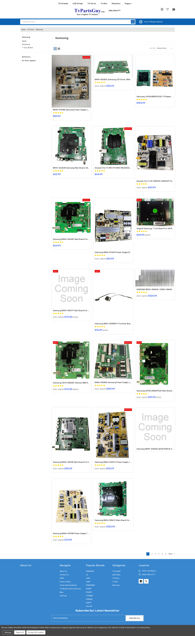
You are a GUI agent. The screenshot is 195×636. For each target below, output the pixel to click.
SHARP (88, 589)
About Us (63, 571)
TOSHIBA (89, 596)
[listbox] (165, 48)
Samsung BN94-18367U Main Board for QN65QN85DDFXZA (113, 520)
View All (89, 606)
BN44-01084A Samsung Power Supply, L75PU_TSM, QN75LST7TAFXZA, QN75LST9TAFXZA (113, 382)
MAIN (24, 41)
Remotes (116, 3)
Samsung (26, 44)
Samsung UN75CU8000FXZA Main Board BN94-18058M (155, 391)
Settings (7, 632)
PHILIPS (89, 592)
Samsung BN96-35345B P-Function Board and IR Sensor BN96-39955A (113, 324)
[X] (146, 581)
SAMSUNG (90, 571)
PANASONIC (90, 585)
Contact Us (64, 575)
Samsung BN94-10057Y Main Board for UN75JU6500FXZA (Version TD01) (71, 310)
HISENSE (89, 599)
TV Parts (91, 3)
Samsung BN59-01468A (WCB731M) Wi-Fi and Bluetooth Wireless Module (155, 449)
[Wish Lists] (166, 9)
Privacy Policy (65, 582)
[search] (133, 22)
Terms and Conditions (68, 585)
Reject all (20, 632)
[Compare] (74, 75)
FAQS (62, 578)
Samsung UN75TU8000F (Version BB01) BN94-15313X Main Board (71, 383)
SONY (88, 582)
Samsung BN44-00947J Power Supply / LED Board (113, 462)
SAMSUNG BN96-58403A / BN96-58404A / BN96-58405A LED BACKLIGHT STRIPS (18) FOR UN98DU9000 (155, 289)
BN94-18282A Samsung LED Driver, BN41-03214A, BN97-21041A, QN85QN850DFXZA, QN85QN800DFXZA (113, 79)
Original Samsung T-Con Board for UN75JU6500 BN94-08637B (155, 228)
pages (128, 3)
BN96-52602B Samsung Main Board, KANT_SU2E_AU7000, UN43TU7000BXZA (71, 168)
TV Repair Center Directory (70, 589)
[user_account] (160, 9)
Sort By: (153, 48)
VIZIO (88, 578)
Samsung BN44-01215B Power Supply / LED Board (71, 533)
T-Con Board (27, 48)
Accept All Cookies (36, 632)
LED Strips (78, 3)
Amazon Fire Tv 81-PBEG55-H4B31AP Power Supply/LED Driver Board (155, 181)
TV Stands (63, 3)
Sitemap (63, 596)
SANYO (88, 603)
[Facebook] (141, 581)
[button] (97, 11)
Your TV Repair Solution (153, 22)
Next (171, 554)
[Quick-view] (68, 75)
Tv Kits (104, 3)
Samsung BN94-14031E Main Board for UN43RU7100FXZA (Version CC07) (71, 462)
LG (87, 575)
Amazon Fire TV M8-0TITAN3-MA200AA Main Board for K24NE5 (113, 168)
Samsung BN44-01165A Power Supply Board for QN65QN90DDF (113, 252)
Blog (61, 592)
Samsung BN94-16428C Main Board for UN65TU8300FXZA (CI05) (71, 239)
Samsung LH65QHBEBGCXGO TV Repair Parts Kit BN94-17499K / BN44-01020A (155, 96)
